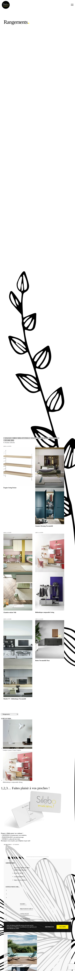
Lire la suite (7, 446)
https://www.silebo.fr (20, 880)
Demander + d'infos (11, 844)
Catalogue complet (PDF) (12, 438)
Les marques (25, 919)
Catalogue (24, 914)
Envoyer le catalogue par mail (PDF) (34, 438)
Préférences (49, 927)
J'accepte (62, 927)
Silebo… (23, 904)
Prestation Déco (26, 909)
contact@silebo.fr (19, 876)
